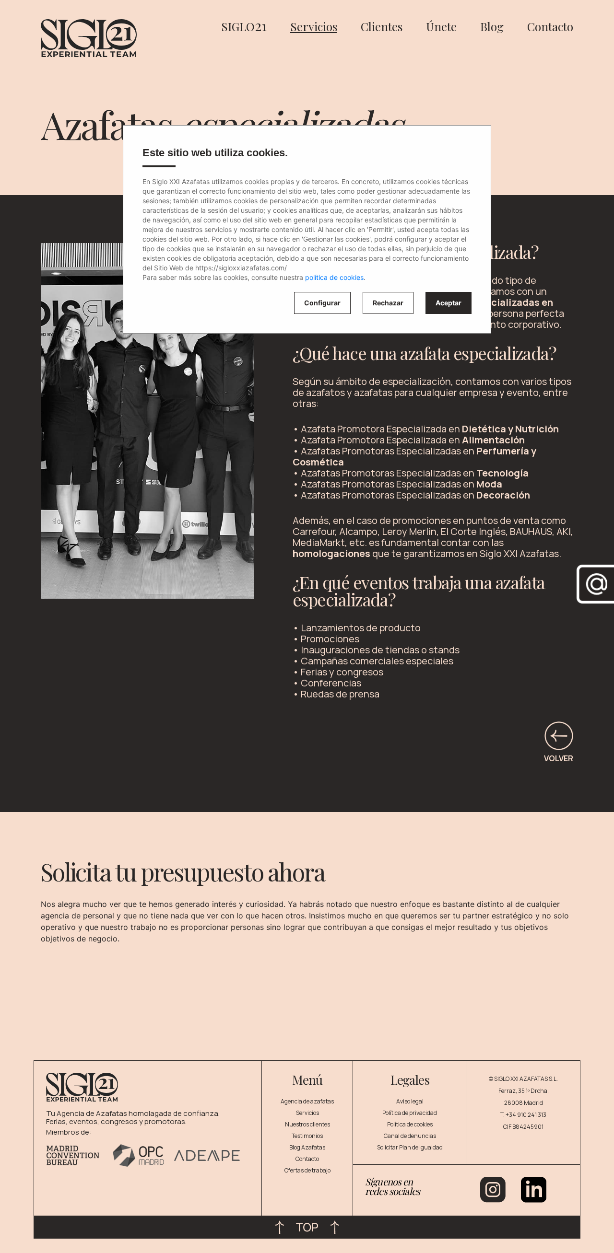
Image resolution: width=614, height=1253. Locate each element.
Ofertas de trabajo (307, 1170)
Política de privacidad (409, 1113)
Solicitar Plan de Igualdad (410, 1147)
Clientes (381, 26)
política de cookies (334, 277)
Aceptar (448, 303)
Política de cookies (410, 1124)
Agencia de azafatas (307, 1101)
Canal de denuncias (410, 1136)
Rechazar (388, 303)
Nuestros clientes (307, 1124)
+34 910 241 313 (526, 1115)
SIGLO (244, 26)
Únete (441, 26)
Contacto (550, 26)
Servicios (313, 26)
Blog (492, 26)
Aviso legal (410, 1101)
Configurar (322, 303)
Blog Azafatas (307, 1147)
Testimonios (307, 1136)
